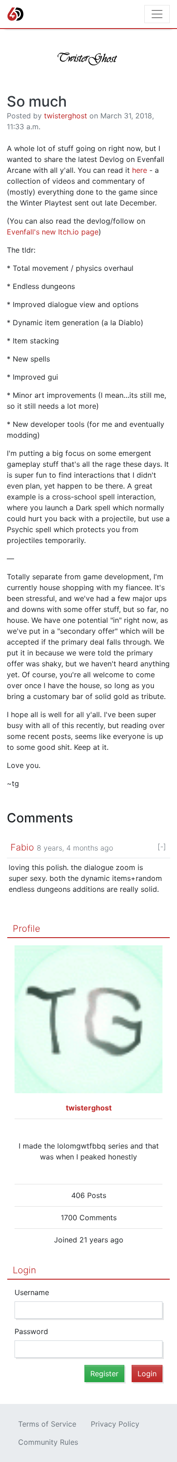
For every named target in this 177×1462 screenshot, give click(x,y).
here (139, 170)
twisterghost (65, 115)
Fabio (22, 847)
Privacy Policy (115, 1423)
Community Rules (48, 1442)
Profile (26, 928)
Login (24, 1270)
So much (37, 101)
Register (104, 1373)
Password (31, 1331)
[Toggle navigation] (157, 14)
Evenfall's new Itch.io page (52, 231)
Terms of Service (47, 1423)
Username (32, 1292)
